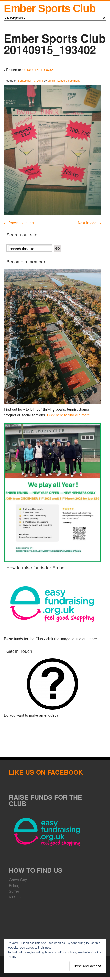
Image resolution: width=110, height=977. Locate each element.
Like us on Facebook (46, 772)
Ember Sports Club (49, 8)
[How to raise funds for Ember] (52, 604)
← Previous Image (19, 222)
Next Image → (89, 222)
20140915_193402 (37, 69)
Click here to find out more (68, 414)
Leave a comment (68, 80)
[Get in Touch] (52, 684)
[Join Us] (52, 336)
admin (51, 80)
